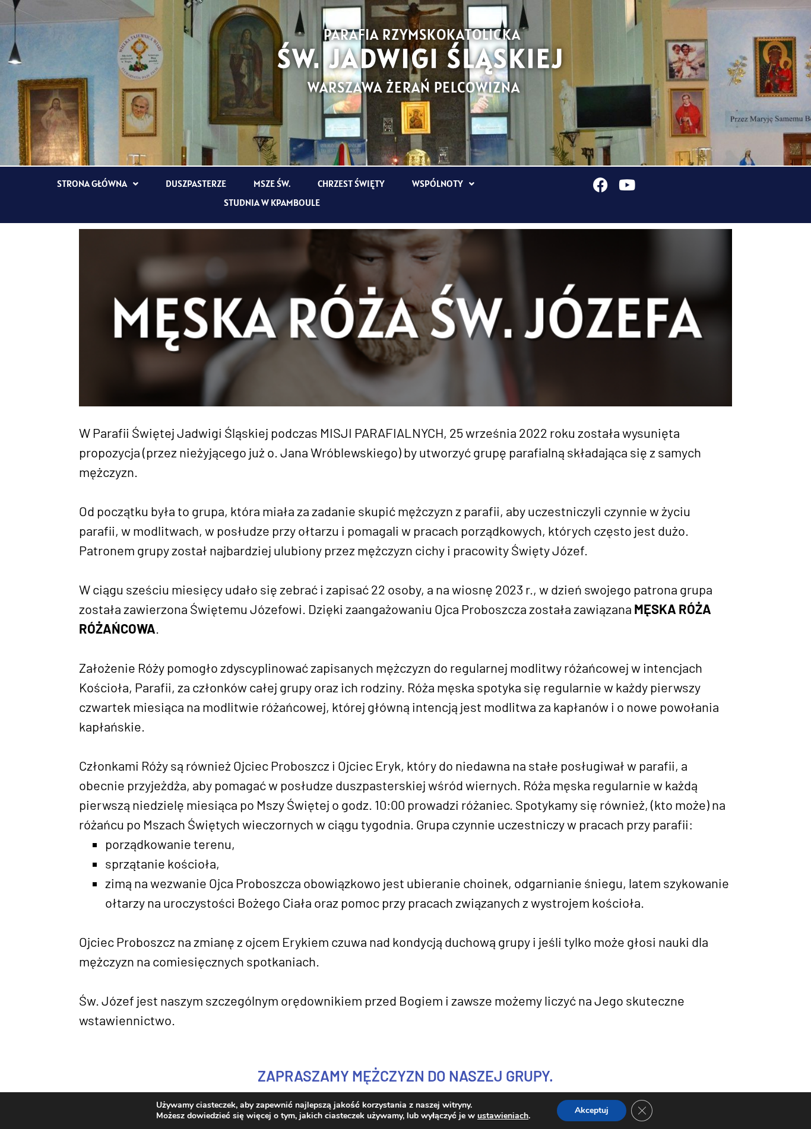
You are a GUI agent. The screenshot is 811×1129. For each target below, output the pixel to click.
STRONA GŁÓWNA (92, 183)
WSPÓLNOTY (437, 183)
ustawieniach (502, 1116)
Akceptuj (592, 1110)
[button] (97, 183)
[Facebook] (600, 184)
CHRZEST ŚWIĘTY (351, 183)
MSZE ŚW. (272, 183)
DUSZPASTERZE (196, 183)
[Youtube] (627, 184)
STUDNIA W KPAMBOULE (272, 202)
